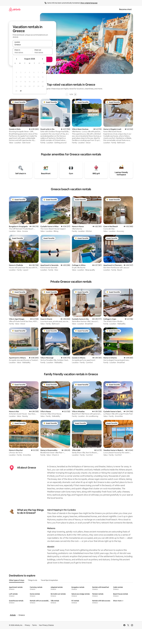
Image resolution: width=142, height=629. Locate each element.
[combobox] (32, 44)
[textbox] (22, 52)
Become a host (125, 9)
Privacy (27, 625)
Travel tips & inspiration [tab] (49, 580)
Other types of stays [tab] (16, 580)
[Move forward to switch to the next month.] (42, 59)
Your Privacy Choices (46, 625)
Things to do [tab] (32, 580)
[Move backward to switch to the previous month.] (16, 59)
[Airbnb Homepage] (14, 9)
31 (21, 91)
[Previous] (67, 94)
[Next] (75, 94)
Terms (34, 625)
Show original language (88, 3)
